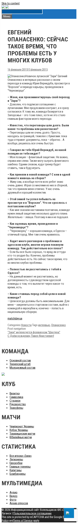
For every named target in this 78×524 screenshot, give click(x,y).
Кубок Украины (19, 430)
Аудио (13, 492)
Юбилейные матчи (21, 437)
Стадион (15, 400)
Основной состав (20, 360)
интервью (44, 325)
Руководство (18, 404)
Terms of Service (23, 520)
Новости (26, 325)
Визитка (15, 393)
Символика (16, 397)
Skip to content (11, 3)
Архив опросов (19, 503)
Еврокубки (16, 463)
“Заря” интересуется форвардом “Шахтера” (34, 332)
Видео (13, 496)
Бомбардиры (18, 474)
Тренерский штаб (20, 364)
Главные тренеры (20, 466)
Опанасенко (58, 325)
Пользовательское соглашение (32, 513)
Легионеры (16, 459)
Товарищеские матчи (22, 433)
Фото (13, 499)
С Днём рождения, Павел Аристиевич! (31, 336)
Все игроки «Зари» (21, 456)
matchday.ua (15, 318)
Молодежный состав (22, 367)
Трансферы (16, 408)
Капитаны (16, 470)
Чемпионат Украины (22, 426)
